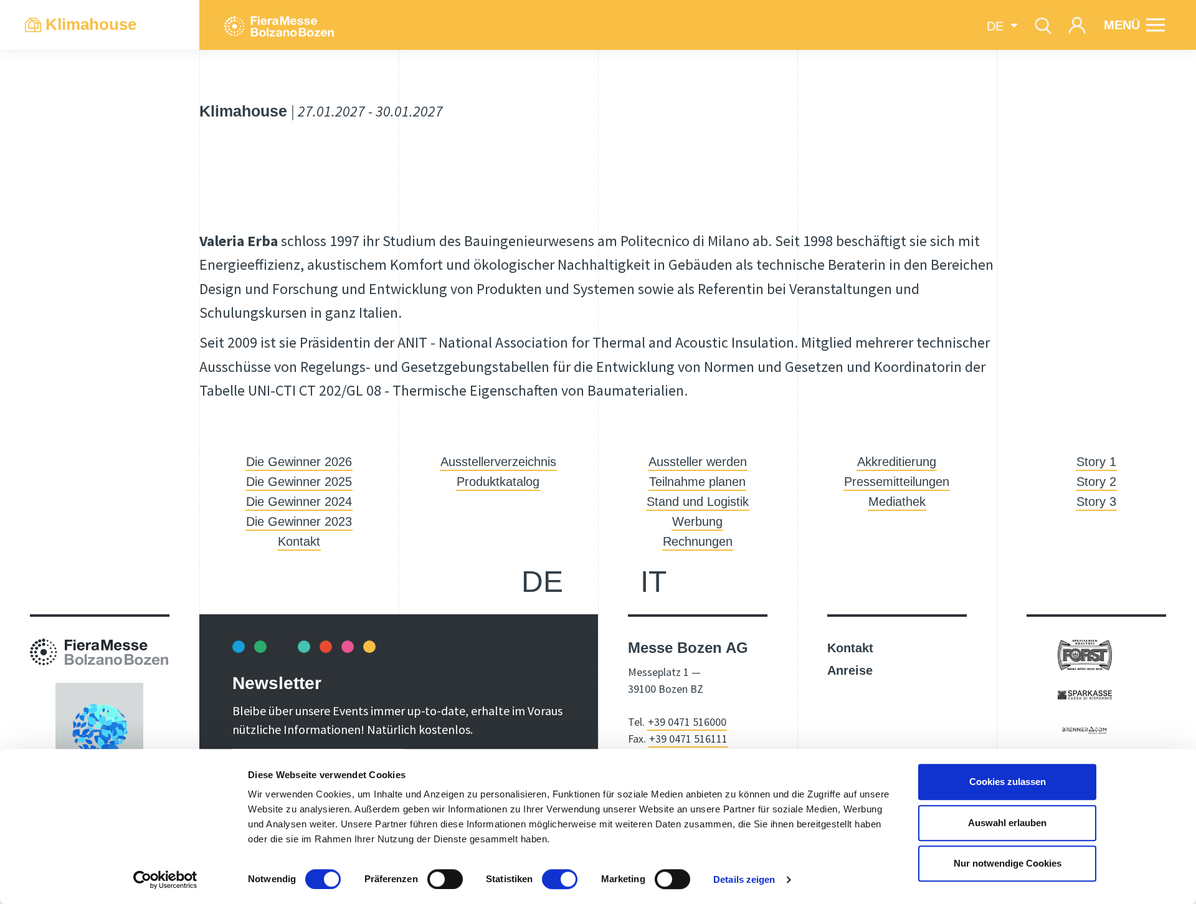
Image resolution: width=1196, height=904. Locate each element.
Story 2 (1096, 481)
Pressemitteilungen (896, 481)
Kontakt (299, 541)
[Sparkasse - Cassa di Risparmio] (1085, 694)
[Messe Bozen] (279, 25)
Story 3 (1096, 501)
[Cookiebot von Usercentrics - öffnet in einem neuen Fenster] (165, 879)
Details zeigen (744, 879)
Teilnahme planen (697, 481)
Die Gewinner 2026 (299, 462)
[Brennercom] (1085, 729)
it (653, 581)
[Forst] (1085, 654)
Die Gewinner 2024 (299, 501)
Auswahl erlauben (1007, 822)
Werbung (697, 521)
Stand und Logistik (698, 501)
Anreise (850, 670)
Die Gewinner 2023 (299, 521)
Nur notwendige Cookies (1007, 863)
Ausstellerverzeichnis (498, 462)
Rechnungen (698, 541)
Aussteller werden (697, 462)
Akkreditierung (896, 462)
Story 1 (1096, 462)
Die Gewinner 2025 (299, 481)
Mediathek (897, 501)
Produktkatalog (498, 481)
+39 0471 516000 (687, 722)
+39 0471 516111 (688, 738)
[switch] (445, 879)
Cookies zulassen (1007, 781)
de (542, 581)
